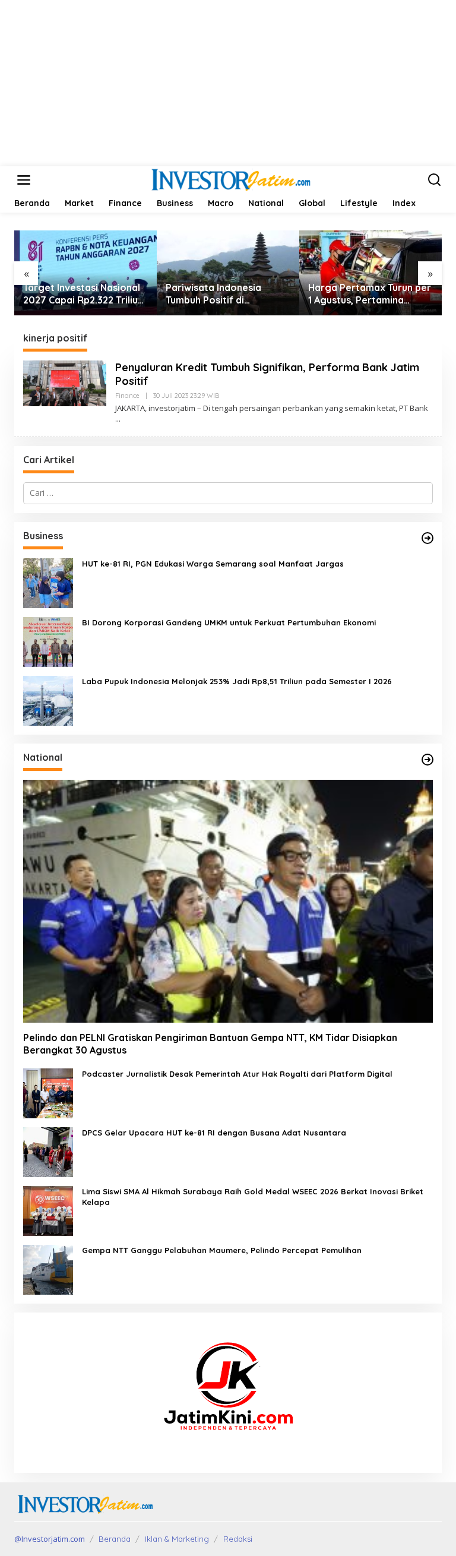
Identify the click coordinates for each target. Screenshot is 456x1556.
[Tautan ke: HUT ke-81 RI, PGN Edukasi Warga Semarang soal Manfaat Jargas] (48, 581)
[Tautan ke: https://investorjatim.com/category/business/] (427, 538)
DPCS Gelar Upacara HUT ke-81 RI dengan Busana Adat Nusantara (214, 1132)
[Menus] (23, 180)
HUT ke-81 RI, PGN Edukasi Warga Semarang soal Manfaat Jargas (213, 563)
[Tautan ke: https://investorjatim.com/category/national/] (427, 759)
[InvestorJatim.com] (230, 179)
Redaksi (237, 1539)
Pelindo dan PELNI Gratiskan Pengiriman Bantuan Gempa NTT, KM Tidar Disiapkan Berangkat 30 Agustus (210, 1044)
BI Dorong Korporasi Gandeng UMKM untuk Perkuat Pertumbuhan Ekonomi (229, 622)
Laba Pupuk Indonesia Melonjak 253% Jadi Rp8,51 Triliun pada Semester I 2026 (237, 681)
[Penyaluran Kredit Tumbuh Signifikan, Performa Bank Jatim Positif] (118, 419)
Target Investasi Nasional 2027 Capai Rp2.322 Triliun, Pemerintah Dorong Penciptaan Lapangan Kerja (84, 294)
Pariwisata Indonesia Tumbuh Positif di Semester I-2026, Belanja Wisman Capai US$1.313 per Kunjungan (228, 294)
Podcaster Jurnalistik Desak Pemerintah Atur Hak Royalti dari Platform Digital (237, 1074)
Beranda (115, 1539)
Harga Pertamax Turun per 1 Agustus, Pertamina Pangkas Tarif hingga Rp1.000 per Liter (369, 294)
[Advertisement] (228, 83)
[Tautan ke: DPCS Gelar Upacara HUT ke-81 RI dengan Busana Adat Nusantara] (48, 1150)
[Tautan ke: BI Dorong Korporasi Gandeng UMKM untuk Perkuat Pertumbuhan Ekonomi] (48, 640)
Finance (127, 395)
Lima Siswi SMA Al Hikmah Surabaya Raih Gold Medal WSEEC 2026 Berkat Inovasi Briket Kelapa (252, 1197)
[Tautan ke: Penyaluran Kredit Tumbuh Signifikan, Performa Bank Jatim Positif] (64, 382)
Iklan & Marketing (177, 1539)
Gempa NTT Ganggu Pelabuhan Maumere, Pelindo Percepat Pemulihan (222, 1250)
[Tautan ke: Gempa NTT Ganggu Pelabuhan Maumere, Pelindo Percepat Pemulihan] (48, 1268)
